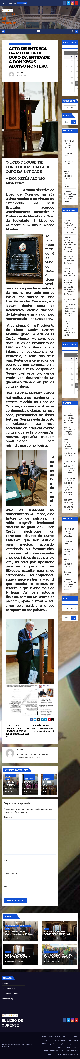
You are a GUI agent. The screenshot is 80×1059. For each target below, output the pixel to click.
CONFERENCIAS (26, 44)
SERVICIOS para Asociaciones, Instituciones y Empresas (60, 1044)
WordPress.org (7, 999)
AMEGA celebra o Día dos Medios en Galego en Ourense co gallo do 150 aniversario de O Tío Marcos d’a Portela (70, 254)
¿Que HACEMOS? (60, 1037)
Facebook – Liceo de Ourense (68, 163)
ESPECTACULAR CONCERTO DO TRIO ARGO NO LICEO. (70, 465)
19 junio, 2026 (51, 938)
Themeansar (5, 1046)
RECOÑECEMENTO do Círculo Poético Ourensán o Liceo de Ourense (42, 728)
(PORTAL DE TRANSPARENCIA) (54, 1051)
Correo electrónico (11, 874)
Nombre (7, 860)
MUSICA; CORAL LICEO (29, 779)
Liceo (7, 779)
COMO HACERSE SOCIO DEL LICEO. (66, 1047)
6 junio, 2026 (11, 961)
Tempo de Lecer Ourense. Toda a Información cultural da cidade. (70, 196)
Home (44, 1037)
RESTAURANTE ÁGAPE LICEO (68, 1054)
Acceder (5, 983)
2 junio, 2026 (50, 961)
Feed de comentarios (10, 994)
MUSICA (46, 928)
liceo (21, 73)
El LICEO (50, 1037)
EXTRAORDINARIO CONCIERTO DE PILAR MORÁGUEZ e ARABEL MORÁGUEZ (69, 446)
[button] (72, 31)
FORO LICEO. (52, 1054)
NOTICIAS (47, 1040)
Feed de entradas (8, 988)
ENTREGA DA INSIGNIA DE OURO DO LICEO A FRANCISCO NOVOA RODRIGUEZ (69, 485)
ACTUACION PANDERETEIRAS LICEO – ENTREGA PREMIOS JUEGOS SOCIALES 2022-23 (18, 731)
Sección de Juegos (47, 779)
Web (5, 887)
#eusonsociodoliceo (12, 925)
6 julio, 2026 (11, 938)
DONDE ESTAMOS (72, 1051)
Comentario (8, 817)
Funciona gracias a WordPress (11, 1044)
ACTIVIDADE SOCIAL (14, 44)
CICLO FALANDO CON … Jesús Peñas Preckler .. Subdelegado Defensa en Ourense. (70, 309)
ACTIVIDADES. (73, 1037)
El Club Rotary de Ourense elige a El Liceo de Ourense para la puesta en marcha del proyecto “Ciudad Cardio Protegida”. (70, 422)
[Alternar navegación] (38, 31)
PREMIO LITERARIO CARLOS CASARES (65, 1040)
